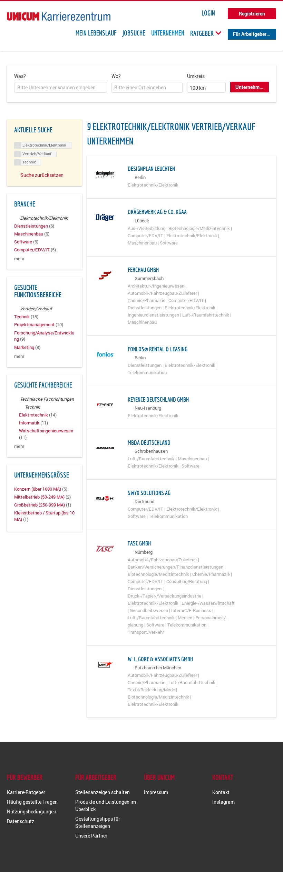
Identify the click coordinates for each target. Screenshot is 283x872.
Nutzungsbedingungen (31, 811)
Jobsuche (134, 33)
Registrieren (252, 13)
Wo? (116, 76)
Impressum (156, 792)
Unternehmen (167, 33)
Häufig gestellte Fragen (32, 802)
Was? (20, 76)
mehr (19, 259)
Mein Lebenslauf (96, 33)
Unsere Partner (91, 835)
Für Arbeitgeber (249, 34)
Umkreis (196, 76)
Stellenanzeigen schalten (102, 792)
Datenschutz (20, 821)
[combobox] (60, 87)
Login (208, 13)
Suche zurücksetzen (42, 175)
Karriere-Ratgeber (26, 792)
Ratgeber (202, 33)
